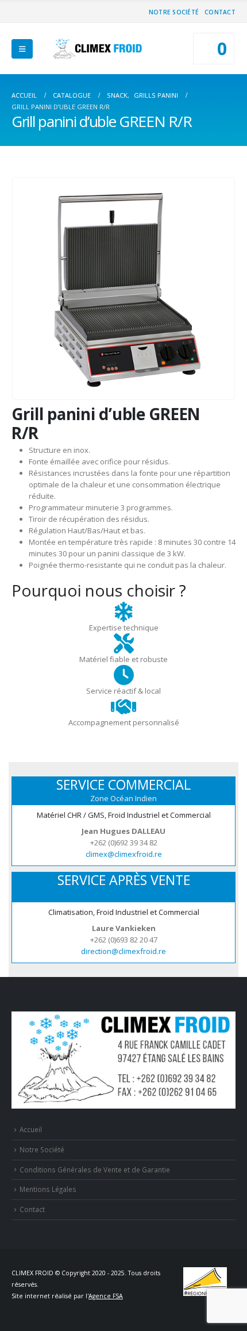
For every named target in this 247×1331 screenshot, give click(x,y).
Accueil (31, 1129)
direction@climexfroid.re (123, 951)
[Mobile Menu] (22, 49)
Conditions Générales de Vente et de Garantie (95, 1169)
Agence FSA (105, 1296)
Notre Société (174, 12)
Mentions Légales (48, 1189)
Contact (220, 12)
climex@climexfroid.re (124, 854)
